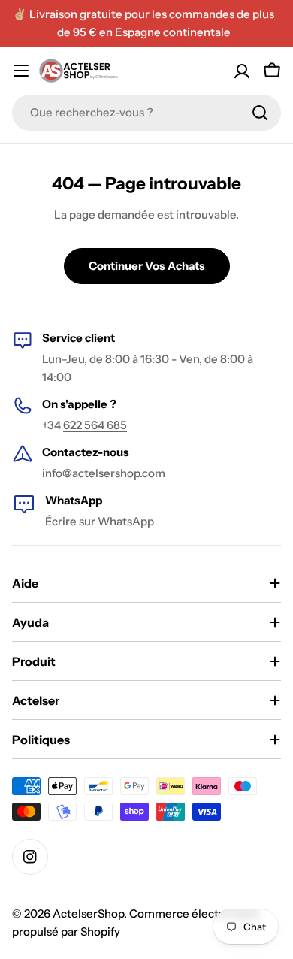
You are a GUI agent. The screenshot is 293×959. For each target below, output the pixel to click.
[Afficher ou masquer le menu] (21, 71)
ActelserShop (88, 913)
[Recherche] (260, 113)
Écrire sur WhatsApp (99, 521)
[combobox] (146, 113)
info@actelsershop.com (103, 473)
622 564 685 (95, 425)
